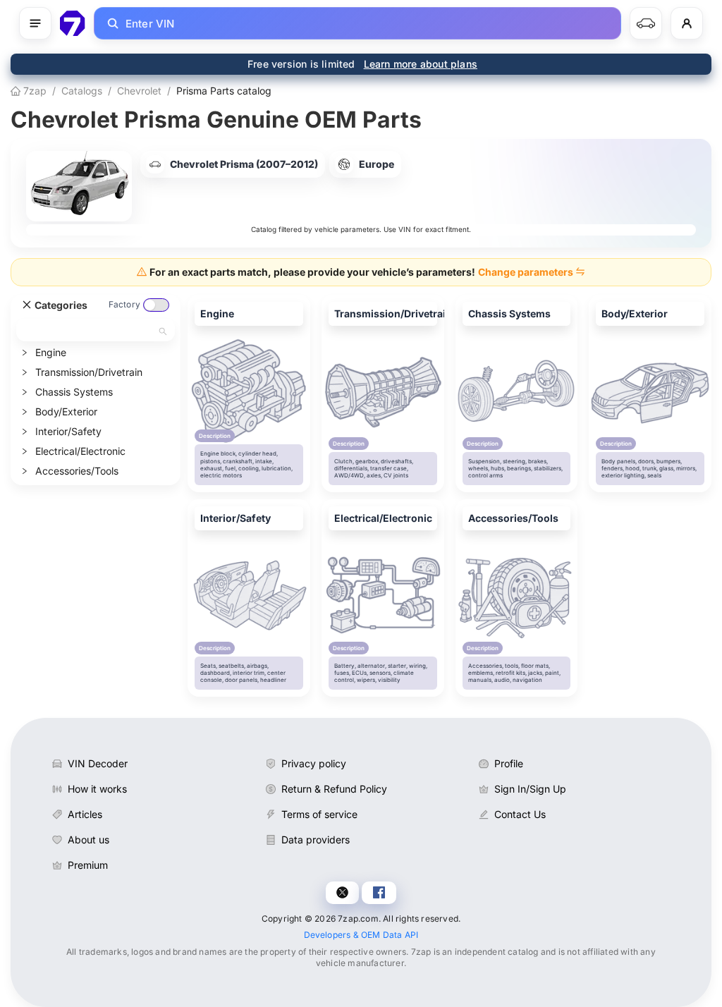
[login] (687, 23)
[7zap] (72, 23)
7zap (33, 91)
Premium (88, 865)
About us (88, 840)
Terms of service (319, 814)
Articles (85, 814)
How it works (97, 789)
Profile (508, 763)
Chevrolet (139, 91)
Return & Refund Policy (334, 789)
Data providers (315, 840)
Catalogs (81, 91)
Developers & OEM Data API (361, 934)
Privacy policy (313, 763)
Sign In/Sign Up (530, 789)
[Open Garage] (646, 23)
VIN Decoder (98, 763)
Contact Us (520, 814)
